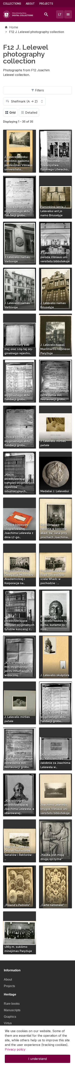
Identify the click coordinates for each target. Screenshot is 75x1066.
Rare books (12, 1003)
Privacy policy (15, 1049)
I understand (37, 1059)
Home (13, 27)
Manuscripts (12, 1010)
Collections (12, 3)
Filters (39, 90)
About (30, 3)
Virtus (8, 1023)
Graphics (10, 1016)
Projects (46, 3)
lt (60, 14)
